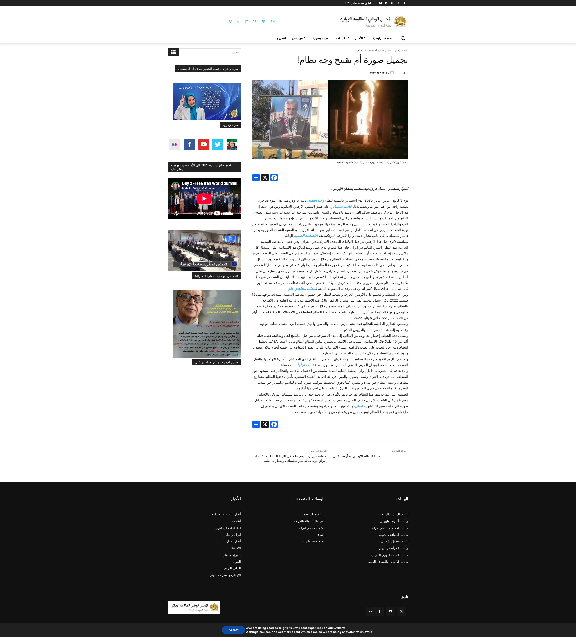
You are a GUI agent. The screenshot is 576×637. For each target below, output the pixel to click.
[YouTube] (390, 611)
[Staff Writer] (393, 73)
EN (273, 21)
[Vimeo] (385, 3)
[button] (402, 38)
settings (252, 632)
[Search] (173, 52)
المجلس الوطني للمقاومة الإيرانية (216, 276)
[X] (392, 3)
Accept (233, 630)
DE (254, 21)
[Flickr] (370, 611)
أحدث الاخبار (401, 50)
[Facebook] (404, 3)
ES (230, 21)
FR (263, 21)
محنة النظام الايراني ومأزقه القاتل (357, 456)
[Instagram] (398, 3)
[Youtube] (380, 3)
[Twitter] (401, 611)
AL (239, 21)
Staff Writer (377, 72)
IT (246, 21)
